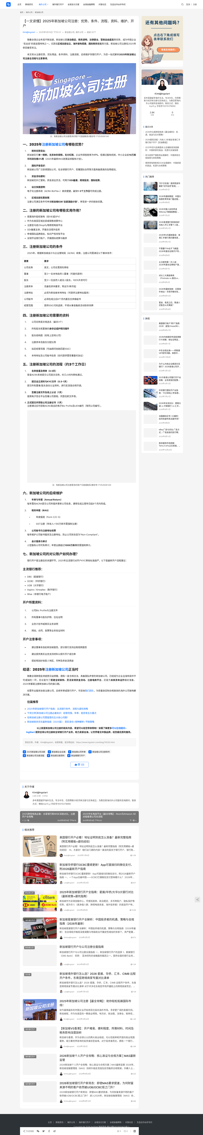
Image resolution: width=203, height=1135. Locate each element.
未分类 (27, 975)
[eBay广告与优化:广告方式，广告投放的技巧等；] (150, 432)
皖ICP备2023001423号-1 (118, 1126)
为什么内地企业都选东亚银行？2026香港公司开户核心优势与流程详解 (170, 366)
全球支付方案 (73, 4)
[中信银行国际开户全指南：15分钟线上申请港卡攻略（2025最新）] (150, 393)
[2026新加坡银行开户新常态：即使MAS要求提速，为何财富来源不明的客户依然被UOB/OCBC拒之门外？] (40, 1091)
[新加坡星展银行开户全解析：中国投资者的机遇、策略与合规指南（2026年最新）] (40, 928)
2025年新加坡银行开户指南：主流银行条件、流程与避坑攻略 (57, 708)
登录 (188, 4)
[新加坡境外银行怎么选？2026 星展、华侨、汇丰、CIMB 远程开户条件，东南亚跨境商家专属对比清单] (40, 982)
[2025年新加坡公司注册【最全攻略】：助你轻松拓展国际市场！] (40, 1009)
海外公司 (42, 4)
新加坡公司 (69, 32)
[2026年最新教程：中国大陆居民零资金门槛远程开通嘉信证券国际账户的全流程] (150, 199)
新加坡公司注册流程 (35, 755)
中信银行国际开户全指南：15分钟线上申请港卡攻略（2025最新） (169, 393)
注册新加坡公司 (53, 144)
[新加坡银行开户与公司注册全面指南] (40, 955)
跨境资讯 (29, 4)
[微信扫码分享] (37, 1131)
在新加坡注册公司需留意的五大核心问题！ (48, 717)
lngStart (30, 732)
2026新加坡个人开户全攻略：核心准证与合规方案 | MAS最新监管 (98, 1058)
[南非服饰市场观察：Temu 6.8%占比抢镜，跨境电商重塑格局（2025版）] (150, 446)
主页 (19, 4)
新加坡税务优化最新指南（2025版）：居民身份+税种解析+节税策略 (60, 721)
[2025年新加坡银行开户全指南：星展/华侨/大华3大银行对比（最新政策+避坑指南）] (40, 900)
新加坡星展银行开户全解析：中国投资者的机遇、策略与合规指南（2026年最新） (97, 921)
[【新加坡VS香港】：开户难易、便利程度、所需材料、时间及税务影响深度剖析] (40, 1037)
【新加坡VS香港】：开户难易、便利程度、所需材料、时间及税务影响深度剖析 (97, 1030)
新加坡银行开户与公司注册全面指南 (82, 947)
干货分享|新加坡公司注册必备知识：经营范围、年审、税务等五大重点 (61, 713)
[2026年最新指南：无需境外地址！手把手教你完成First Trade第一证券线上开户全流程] (150, 292)
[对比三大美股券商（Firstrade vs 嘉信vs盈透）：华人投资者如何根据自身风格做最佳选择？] (150, 278)
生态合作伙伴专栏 (118, 4)
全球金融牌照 (89, 4)
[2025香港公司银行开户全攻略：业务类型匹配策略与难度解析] (150, 380)
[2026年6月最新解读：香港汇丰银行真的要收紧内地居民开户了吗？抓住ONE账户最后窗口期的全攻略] (150, 238)
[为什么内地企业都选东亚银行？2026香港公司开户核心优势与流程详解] (150, 367)
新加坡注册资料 (57, 755)
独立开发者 (29, 838)
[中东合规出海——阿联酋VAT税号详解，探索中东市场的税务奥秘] (150, 353)
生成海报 (30, 1131)
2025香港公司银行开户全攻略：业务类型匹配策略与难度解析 (170, 380)
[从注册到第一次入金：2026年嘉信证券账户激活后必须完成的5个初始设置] (150, 265)
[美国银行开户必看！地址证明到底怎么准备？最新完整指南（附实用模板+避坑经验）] (40, 846)
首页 (21, 12)
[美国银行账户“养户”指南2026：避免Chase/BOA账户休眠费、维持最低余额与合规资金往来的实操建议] (150, 326)
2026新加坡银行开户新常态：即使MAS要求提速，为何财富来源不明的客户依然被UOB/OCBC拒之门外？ (96, 1085)
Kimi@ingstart (29, 32)
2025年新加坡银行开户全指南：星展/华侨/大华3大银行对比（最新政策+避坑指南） (97, 894)
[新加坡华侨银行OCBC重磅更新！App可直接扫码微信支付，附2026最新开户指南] (40, 873)
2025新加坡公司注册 (36, 752)
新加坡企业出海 (58, 752)
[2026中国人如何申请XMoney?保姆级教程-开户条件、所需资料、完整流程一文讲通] (150, 212)
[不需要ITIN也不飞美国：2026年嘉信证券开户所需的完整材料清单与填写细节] (150, 251)
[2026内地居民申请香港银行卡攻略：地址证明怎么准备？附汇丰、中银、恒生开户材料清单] (150, 340)
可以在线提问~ (119, 728)
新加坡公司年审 (79, 752)
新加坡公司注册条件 (101, 752)
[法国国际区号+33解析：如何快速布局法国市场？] (150, 419)
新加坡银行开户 (78, 755)
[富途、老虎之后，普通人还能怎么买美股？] (150, 305)
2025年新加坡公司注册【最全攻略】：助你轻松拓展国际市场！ (95, 1003)
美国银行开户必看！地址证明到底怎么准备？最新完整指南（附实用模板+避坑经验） (95, 839)
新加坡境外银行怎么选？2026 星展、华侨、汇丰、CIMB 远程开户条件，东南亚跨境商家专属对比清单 (98, 975)
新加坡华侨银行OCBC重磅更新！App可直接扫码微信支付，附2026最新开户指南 (97, 866)
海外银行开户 (58, 4)
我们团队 (89, 690)
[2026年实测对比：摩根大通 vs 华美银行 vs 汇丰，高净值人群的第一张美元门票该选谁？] (150, 406)
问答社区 (102, 4)
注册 (195, 4)
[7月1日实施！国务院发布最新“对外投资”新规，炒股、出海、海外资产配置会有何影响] (150, 186)
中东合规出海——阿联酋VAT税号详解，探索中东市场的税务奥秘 (169, 353)
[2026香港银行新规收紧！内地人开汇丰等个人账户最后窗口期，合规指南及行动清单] (150, 225)
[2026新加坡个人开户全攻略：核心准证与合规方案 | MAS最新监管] (40, 1064)
